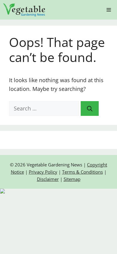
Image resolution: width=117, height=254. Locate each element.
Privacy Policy (43, 172)
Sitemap (72, 179)
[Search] (90, 108)
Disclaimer (48, 179)
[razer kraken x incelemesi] (58, 191)
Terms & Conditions (82, 172)
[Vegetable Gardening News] (24, 10)
